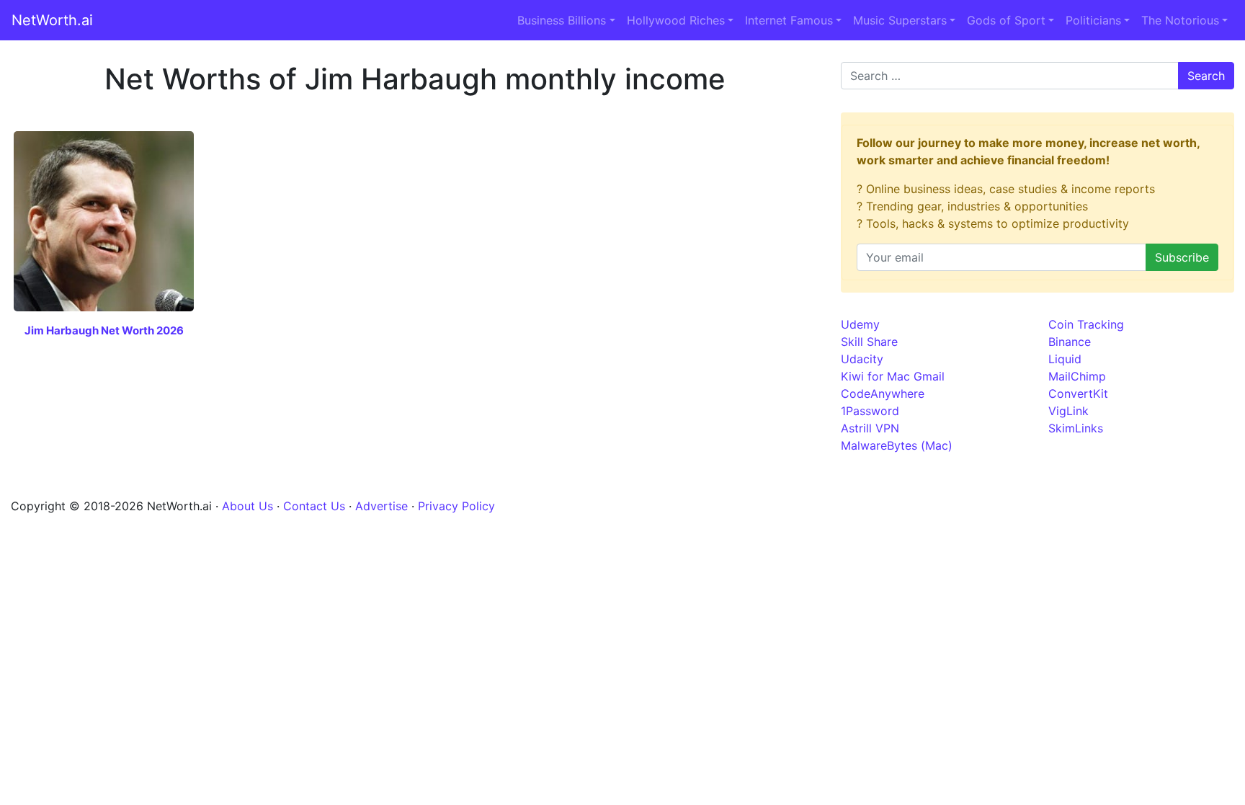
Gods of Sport (1006, 20)
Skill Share (869, 341)
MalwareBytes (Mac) (896, 445)
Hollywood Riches (676, 20)
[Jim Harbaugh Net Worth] (104, 220)
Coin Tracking (1086, 324)
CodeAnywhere (882, 393)
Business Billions (561, 20)
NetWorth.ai (52, 20)
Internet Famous (789, 20)
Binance (1069, 341)
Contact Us (314, 506)
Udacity (862, 359)
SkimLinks (1075, 428)
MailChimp (1077, 376)
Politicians (1093, 20)
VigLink (1068, 411)
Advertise (381, 506)
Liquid (1064, 359)
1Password (870, 411)
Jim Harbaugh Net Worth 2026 (104, 330)
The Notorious (1180, 20)
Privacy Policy (456, 506)
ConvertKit (1078, 393)
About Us (247, 506)
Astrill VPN (870, 428)
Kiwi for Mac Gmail (893, 376)
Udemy (860, 324)
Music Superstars (900, 20)
